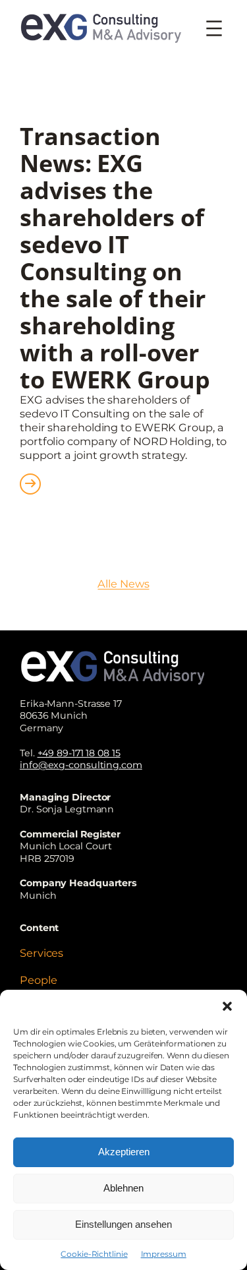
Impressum (163, 1254)
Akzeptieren (124, 1151)
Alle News (123, 583)
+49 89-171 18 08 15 (79, 753)
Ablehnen (123, 1188)
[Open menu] (214, 28)
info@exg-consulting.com (81, 765)
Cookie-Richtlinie (94, 1254)
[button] (227, 1006)
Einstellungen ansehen (123, 1224)
